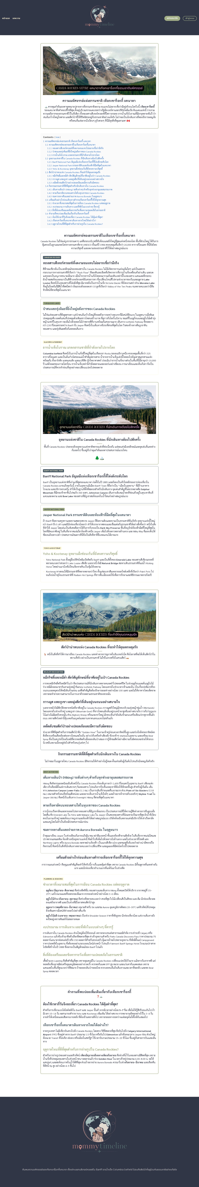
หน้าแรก (6, 18)
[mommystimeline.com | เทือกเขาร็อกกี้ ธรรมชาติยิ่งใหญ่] (99, 17)
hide (57, 137)
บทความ (16, 18)
